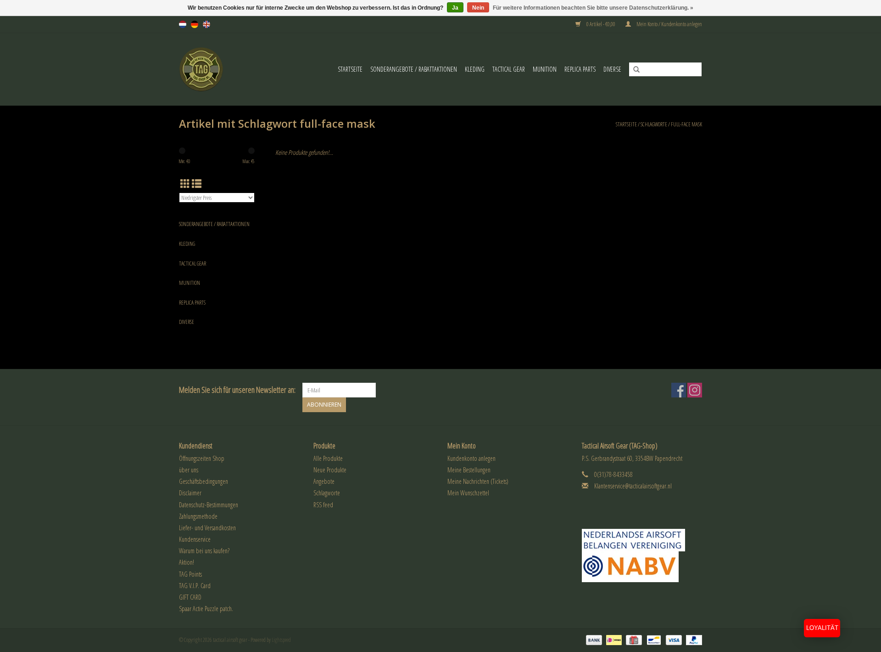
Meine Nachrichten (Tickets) (477, 481)
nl (182, 24)
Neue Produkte (329, 469)
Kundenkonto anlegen (471, 458)
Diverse (612, 69)
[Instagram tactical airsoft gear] (694, 390)
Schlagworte (654, 124)
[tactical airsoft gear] (207, 69)
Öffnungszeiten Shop (201, 458)
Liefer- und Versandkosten (207, 527)
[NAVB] (642, 540)
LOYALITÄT (822, 627)
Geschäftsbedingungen (203, 481)
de (194, 24)
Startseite (350, 69)
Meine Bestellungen (469, 469)
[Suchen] (633, 70)
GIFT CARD (190, 597)
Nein (478, 8)
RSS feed (323, 504)
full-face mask (686, 124)
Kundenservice (195, 539)
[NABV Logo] (642, 566)
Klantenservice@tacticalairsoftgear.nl (633, 486)
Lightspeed (281, 640)
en (206, 24)
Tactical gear (508, 69)
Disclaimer (190, 492)
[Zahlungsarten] (593, 640)
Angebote (324, 481)
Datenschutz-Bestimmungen (208, 504)
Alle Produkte (328, 458)
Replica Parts (580, 69)
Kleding (475, 69)
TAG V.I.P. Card (195, 585)
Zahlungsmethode (198, 516)
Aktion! (186, 562)
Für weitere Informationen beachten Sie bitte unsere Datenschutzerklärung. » (593, 8)
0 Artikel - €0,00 (600, 24)
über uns (188, 469)
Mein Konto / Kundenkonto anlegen (669, 24)
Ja (455, 8)
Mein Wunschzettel (468, 492)
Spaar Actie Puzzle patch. (206, 608)
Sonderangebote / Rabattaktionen (413, 69)
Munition (545, 69)
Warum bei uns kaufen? (204, 550)
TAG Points (190, 574)
